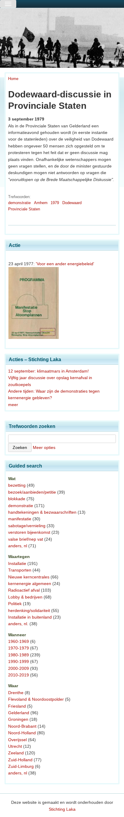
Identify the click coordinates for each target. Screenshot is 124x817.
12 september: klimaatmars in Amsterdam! (48, 371)
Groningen (18, 719)
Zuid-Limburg (21, 766)
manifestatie (19, 518)
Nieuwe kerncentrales (28, 577)
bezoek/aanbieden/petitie (32, 492)
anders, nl (17, 545)
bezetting (17, 485)
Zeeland (16, 752)
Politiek (15, 603)
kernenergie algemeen (29, 583)
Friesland (17, 706)
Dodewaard (72, 203)
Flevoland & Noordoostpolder (36, 699)
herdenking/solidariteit (29, 610)
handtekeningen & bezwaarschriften (42, 512)
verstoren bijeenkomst (29, 532)
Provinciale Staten (24, 209)
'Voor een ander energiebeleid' (65, 263)
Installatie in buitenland (30, 617)
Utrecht (15, 746)
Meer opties (44, 447)
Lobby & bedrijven (25, 597)
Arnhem (41, 203)
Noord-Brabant (22, 726)
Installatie (17, 563)
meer (13, 404)
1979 (55, 203)
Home (13, 78)
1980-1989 (18, 654)
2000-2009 (18, 668)
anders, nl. (18, 623)
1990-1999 (18, 661)
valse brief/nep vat (25, 539)
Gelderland (18, 712)
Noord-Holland (22, 732)
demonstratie (19, 203)
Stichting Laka (62, 809)
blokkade (16, 498)
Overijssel (17, 739)
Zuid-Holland (20, 759)
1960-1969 (18, 641)
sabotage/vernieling (26, 525)
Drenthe (15, 692)
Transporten (19, 570)
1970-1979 (18, 648)
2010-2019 (18, 675)
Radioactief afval (24, 590)
